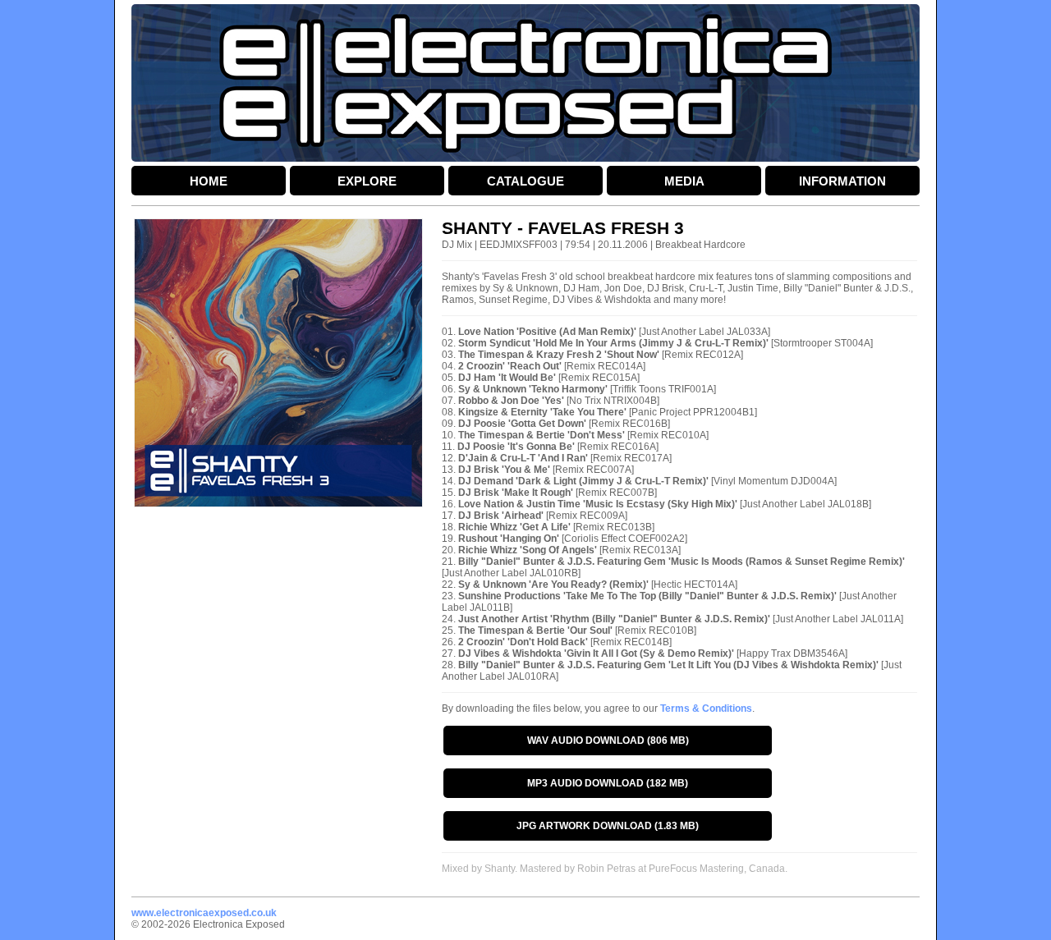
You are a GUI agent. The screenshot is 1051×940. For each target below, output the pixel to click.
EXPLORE (367, 181)
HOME (208, 181)
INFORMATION (842, 181)
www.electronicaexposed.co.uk (204, 913)
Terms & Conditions (706, 708)
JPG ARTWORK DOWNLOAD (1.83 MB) (607, 826)
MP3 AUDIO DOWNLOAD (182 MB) (607, 783)
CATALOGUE (525, 181)
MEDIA (684, 181)
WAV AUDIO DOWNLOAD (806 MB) (608, 740)
